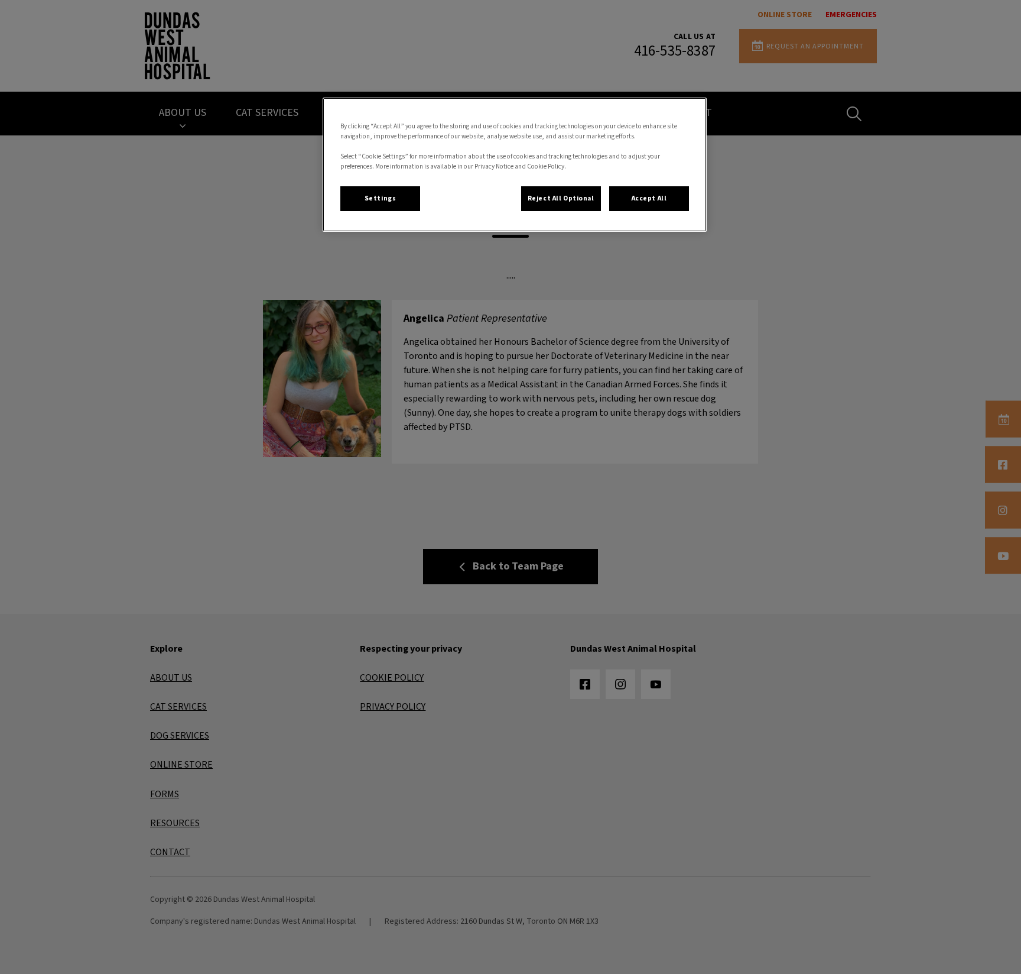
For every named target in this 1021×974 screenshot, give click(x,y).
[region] (515, 165)
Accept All (649, 198)
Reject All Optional (561, 198)
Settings (380, 198)
